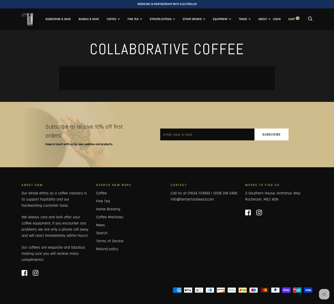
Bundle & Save (89, 19)
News (100, 225)
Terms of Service (110, 241)
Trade (243, 19)
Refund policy (107, 249)
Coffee (111, 19)
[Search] (310, 19)
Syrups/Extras (161, 19)
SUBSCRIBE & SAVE (58, 19)
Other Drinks (192, 19)
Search (101, 233)
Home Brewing (108, 209)
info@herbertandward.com (192, 199)
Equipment (220, 19)
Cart (293, 19)
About (262, 19)
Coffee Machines (109, 217)
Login (277, 19)
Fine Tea (133, 19)
